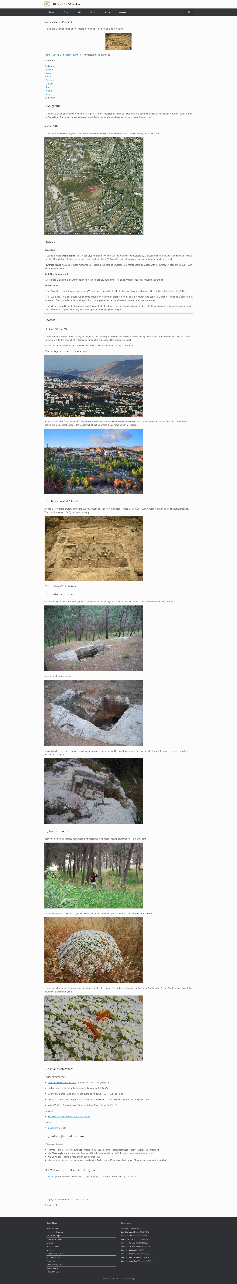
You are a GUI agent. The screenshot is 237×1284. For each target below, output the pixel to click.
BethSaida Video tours (129, 1239)
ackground (51, 66)
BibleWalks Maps (53, 1235)
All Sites (92, 1176)
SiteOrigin (131, 1279)
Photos (47, 76)
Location (48, 69)
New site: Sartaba (128, 1250)
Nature (49, 90)
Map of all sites (52, 1246)
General (50, 80)
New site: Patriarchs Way (131, 1253)
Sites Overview (52, 1228)
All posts (49, 1250)
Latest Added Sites (54, 1239)
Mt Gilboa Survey (53, 1257)
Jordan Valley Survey (54, 1253)
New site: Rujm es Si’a (130, 1242)
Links (47, 94)
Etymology (49, 97)
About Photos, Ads (54, 1264)
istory (48, 73)
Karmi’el (77, 54)
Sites (66, 12)
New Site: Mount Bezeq (130, 1232)
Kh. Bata (48, 1176)
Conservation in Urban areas (62, 1082)
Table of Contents (53, 1271)
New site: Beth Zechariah (131, 1257)
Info (79, 12)
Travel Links (51, 1261)
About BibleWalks (53, 1268)
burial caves (148, 421)
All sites (49, 1242)
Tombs (49, 87)
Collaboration (126, 1228)
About (107, 12)
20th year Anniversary (129, 1235)
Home (51, 12)
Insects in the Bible (57, 1127)
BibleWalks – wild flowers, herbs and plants (69, 1116)
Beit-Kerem (65, 54)
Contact (122, 12)
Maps (93, 12)
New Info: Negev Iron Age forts (133, 1261)
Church (49, 83)
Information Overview (54, 1232)
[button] (188, 12)
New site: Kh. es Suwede (131, 1246)
